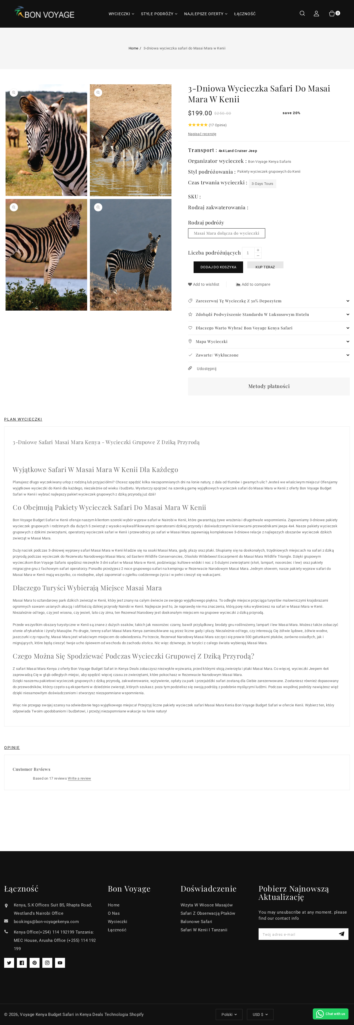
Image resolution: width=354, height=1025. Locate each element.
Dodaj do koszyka (218, 267)
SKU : (194, 196)
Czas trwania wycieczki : (218, 182)
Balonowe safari (196, 921)
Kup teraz (265, 266)
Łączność (117, 929)
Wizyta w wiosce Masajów (207, 905)
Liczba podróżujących (214, 252)
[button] (302, 14)
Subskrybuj (342, 934)
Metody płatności (269, 386)
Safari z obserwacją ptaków (208, 913)
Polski (227, 1014)
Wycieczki (117, 921)
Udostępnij (206, 368)
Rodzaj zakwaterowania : (218, 207)
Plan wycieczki (23, 419)
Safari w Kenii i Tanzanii (204, 929)
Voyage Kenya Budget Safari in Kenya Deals (61, 1014)
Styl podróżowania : (212, 171)
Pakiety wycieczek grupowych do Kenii (269, 171)
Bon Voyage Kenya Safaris (269, 161)
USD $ (258, 1014)
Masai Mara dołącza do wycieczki (226, 233)
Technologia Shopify (124, 1014)
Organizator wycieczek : (218, 161)
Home (133, 48)
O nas (114, 913)
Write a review (79, 778)
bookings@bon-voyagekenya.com (46, 921)
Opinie (12, 747)
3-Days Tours (263, 184)
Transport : (203, 150)
